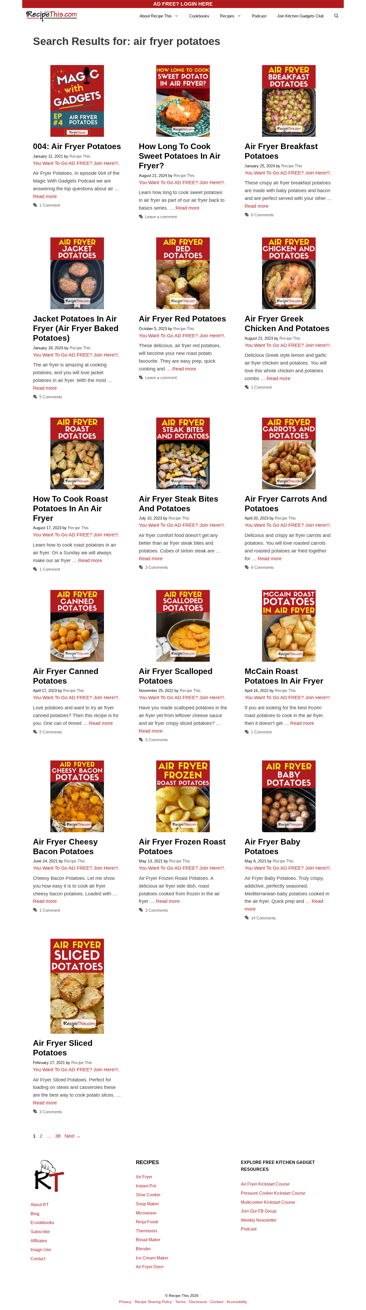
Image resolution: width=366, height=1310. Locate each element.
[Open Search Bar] (336, 16)
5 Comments (50, 397)
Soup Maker (147, 1204)
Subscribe (40, 1231)
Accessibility (237, 1302)
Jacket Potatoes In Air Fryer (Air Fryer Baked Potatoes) (75, 328)
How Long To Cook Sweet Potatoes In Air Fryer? (180, 156)
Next (73, 1136)
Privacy (125, 1302)
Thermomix (146, 1231)
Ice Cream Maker (152, 1258)
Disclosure (198, 1302)
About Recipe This (156, 16)
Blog (35, 1213)
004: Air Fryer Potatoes (77, 146)
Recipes (227, 16)
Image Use (41, 1249)
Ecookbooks (42, 1222)
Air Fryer (144, 1177)
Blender (143, 1249)
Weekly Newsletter (259, 1220)
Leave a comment (161, 216)
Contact (38, 1258)
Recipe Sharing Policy (153, 1302)
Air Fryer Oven (149, 1266)
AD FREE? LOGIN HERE (183, 4)
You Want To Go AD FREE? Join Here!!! (75, 163)
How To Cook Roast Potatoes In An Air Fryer (70, 508)
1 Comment (49, 205)
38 (58, 1136)
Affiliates (39, 1241)
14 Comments (263, 918)
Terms (180, 1302)
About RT (40, 1204)
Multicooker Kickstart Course (268, 1202)
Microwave (146, 1213)
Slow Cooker (148, 1194)
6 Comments (262, 215)
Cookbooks (199, 16)
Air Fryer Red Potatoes (182, 318)
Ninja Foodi (147, 1222)
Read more (45, 196)
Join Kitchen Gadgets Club (300, 16)
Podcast (259, 16)
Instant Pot (146, 1186)
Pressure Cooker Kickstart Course (273, 1193)
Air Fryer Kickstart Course (265, 1184)
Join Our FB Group (259, 1211)
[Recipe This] (51, 16)
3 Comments (156, 567)
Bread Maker (148, 1239)
